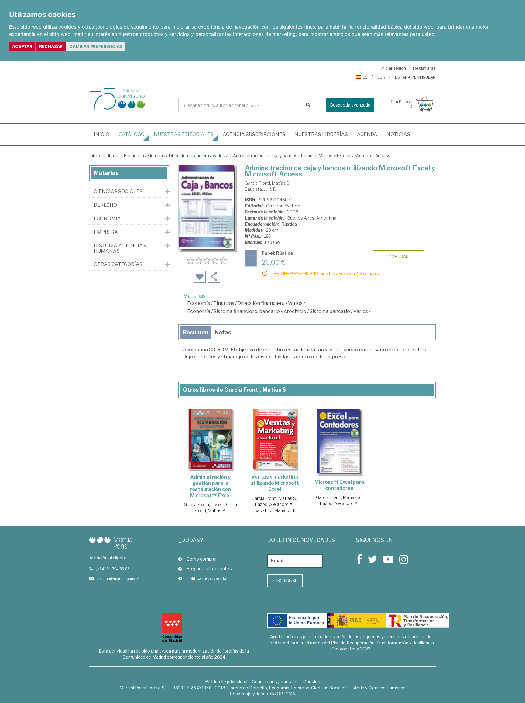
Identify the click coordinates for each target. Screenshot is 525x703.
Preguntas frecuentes (209, 568)
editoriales (184, 134)
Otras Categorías (118, 264)
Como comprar (202, 558)
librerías (321, 134)
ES (365, 77)
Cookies (311, 681)
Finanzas (156, 155)
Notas (223, 332)
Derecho (105, 205)
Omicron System (283, 205)
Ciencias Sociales (118, 191)
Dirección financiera (189, 155)
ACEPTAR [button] (22, 46)
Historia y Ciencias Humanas (120, 248)
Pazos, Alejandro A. (274, 504)
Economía (134, 155)
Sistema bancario (330, 311)
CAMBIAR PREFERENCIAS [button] (95, 46)
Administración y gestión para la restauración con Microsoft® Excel (210, 486)
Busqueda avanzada (350, 104)
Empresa (106, 232)
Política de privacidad (208, 578)
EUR (381, 77)
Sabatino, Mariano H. (274, 510)
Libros (111, 155)
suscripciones (254, 134)
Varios (218, 155)
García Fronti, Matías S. (267, 183)
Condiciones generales (275, 681)
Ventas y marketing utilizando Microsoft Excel (274, 483)
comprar (399, 256)
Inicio (104, 134)
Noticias (398, 134)
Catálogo (131, 134)
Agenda (367, 134)
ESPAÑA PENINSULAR (415, 77)
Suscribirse (284, 580)
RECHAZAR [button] (51, 46)
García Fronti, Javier (203, 504)
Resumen (195, 332)
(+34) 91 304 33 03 (112, 569)
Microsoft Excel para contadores (339, 485)
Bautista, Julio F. (260, 189)
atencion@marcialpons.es (117, 578)
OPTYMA (286, 693)
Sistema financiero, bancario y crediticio (260, 311)
